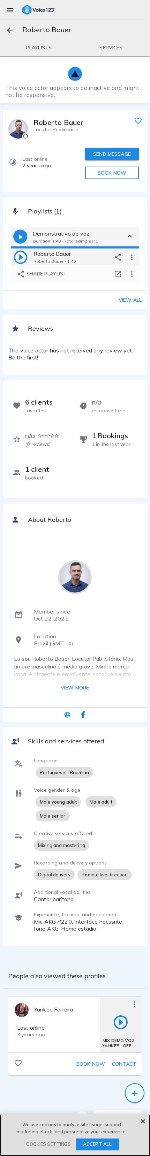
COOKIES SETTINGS (48, 1144)
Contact (124, 1064)
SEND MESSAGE (112, 154)
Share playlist (46, 274)
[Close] (143, 1121)
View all (130, 300)
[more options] (132, 257)
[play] (21, 257)
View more (75, 688)
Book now (90, 1064)
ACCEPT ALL (97, 1144)
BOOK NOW (112, 173)
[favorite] (138, 120)
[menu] (10, 10)
